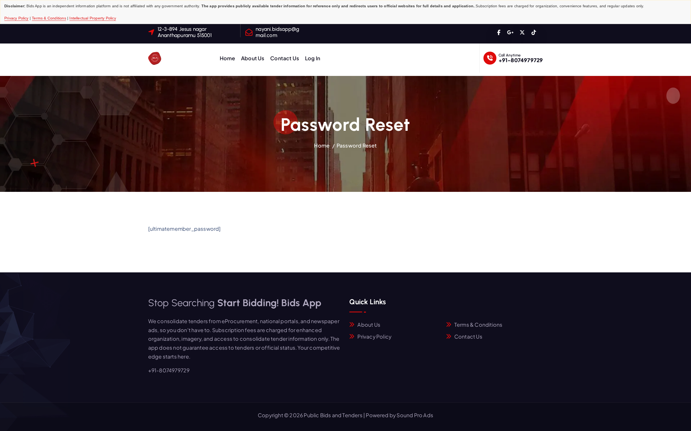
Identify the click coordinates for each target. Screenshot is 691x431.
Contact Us (284, 58)
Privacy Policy (16, 18)
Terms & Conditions (49, 18)
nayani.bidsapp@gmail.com (277, 32)
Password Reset (357, 145)
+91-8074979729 (521, 60)
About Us (253, 58)
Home (227, 58)
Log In (312, 58)
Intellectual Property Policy (92, 18)
